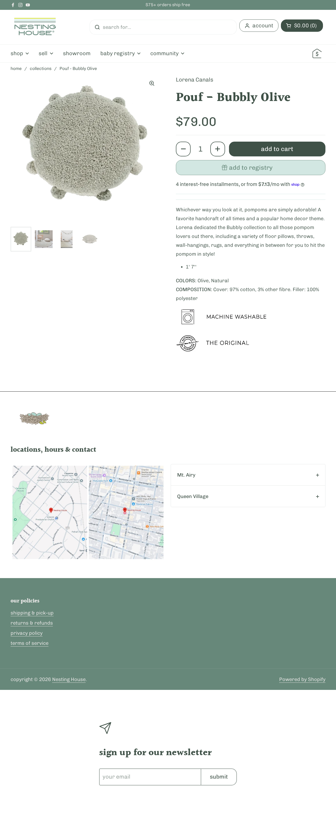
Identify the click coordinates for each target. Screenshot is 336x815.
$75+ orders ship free (168, 5)
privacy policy (27, 633)
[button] (183, 149)
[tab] (248, 474)
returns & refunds (32, 623)
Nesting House (69, 679)
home (16, 68)
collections (40, 68)
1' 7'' (191, 267)
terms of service (29, 643)
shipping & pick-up (32, 613)
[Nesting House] (35, 27)
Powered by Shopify (302, 679)
